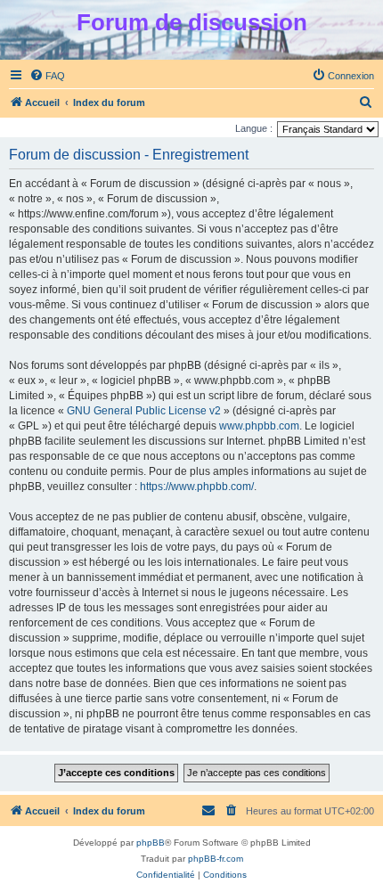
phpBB (150, 842)
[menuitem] (47, 75)
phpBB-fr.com (215, 858)
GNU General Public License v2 (144, 411)
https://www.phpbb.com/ (197, 486)
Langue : (254, 128)
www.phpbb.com (259, 426)
